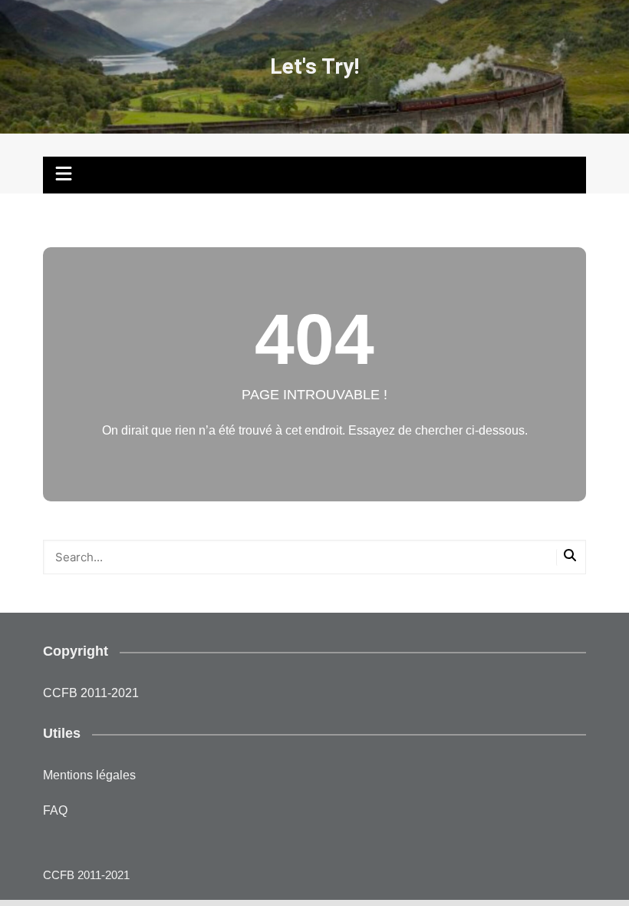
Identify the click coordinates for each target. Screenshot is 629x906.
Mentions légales (89, 775)
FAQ (55, 810)
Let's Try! (314, 66)
